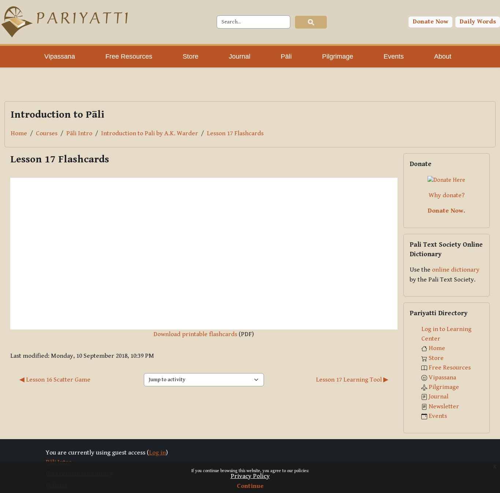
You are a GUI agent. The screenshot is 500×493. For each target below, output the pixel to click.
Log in (157, 452)
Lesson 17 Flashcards (235, 133)
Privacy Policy (250, 476)
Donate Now (430, 21)
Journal (438, 396)
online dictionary (456, 269)
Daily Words (478, 21)
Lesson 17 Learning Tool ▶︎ (352, 379)
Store (436, 358)
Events (438, 416)
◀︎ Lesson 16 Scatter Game (54, 379)
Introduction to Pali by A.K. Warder (149, 133)
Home (19, 133)
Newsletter (444, 406)
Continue (250, 486)
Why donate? (446, 195)
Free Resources (450, 367)
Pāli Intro (79, 133)
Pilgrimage (444, 387)
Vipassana (442, 377)
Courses (46, 133)
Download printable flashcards (195, 334)
